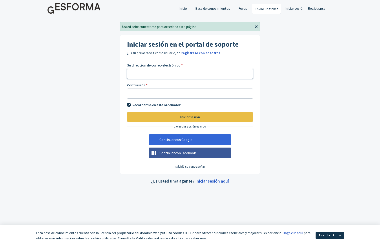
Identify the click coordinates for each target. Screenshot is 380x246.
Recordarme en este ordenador (156, 105)
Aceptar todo (330, 235)
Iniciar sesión (294, 8)
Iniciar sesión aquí (212, 181)
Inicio (183, 8)
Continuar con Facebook (177, 153)
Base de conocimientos (212, 8)
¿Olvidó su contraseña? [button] (190, 166)
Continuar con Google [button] (175, 139)
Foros (242, 8)
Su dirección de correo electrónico (155, 65)
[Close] (256, 26)
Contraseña (137, 85)
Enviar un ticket (266, 9)
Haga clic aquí (293, 233)
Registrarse (316, 8)
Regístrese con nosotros (200, 53)
